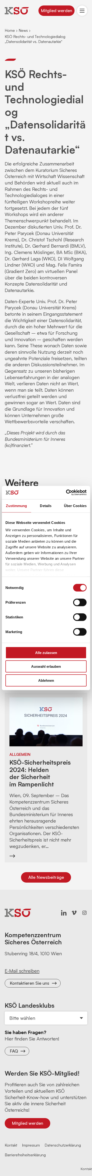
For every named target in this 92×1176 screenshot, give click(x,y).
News (23, 30)
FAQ (14, 1051)
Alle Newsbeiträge (46, 877)
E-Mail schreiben (22, 971)
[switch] (80, 602)
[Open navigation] (82, 10)
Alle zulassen (46, 652)
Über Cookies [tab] (75, 505)
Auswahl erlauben (46, 666)
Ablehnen (46, 680)
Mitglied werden (56, 10)
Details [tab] (45, 505)
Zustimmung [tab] (16, 505)
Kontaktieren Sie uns (29, 983)
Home (10, 30)
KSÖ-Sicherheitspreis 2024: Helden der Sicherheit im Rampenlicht (40, 773)
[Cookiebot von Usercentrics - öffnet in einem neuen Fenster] (66, 492)
